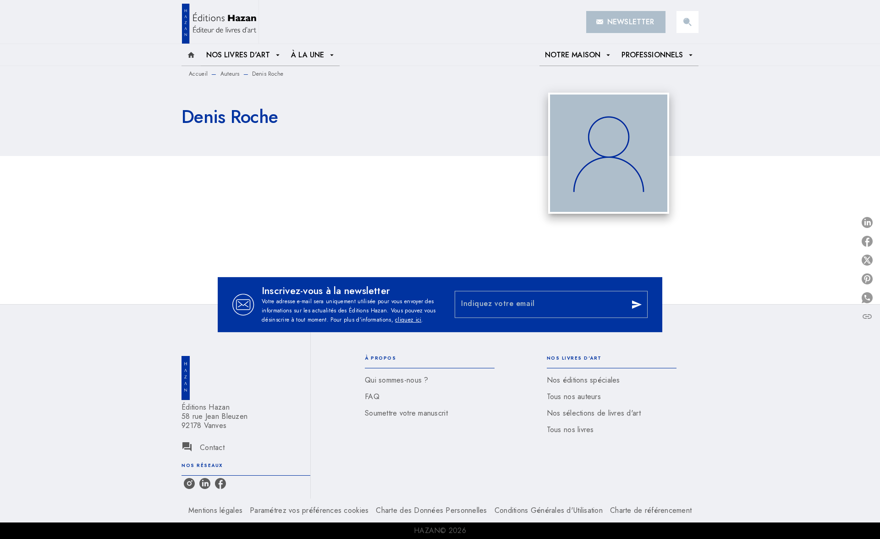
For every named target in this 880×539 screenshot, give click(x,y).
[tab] (191, 55)
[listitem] (189, 483)
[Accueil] (220, 22)
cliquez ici (408, 320)
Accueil (198, 74)
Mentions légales (215, 510)
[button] (626, 22)
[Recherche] (687, 22)
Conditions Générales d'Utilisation (549, 510)
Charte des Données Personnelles (431, 510)
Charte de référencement (651, 510)
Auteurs (230, 74)
